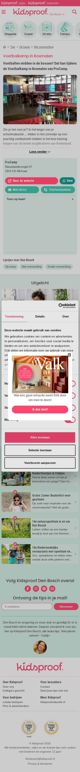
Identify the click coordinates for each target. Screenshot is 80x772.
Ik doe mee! (40, 409)
